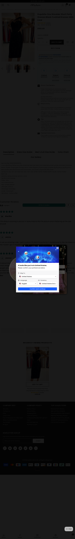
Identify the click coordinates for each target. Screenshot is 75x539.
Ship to (22, 273)
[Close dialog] (57, 248)
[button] (37, 276)
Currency (43, 280)
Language (23, 280)
